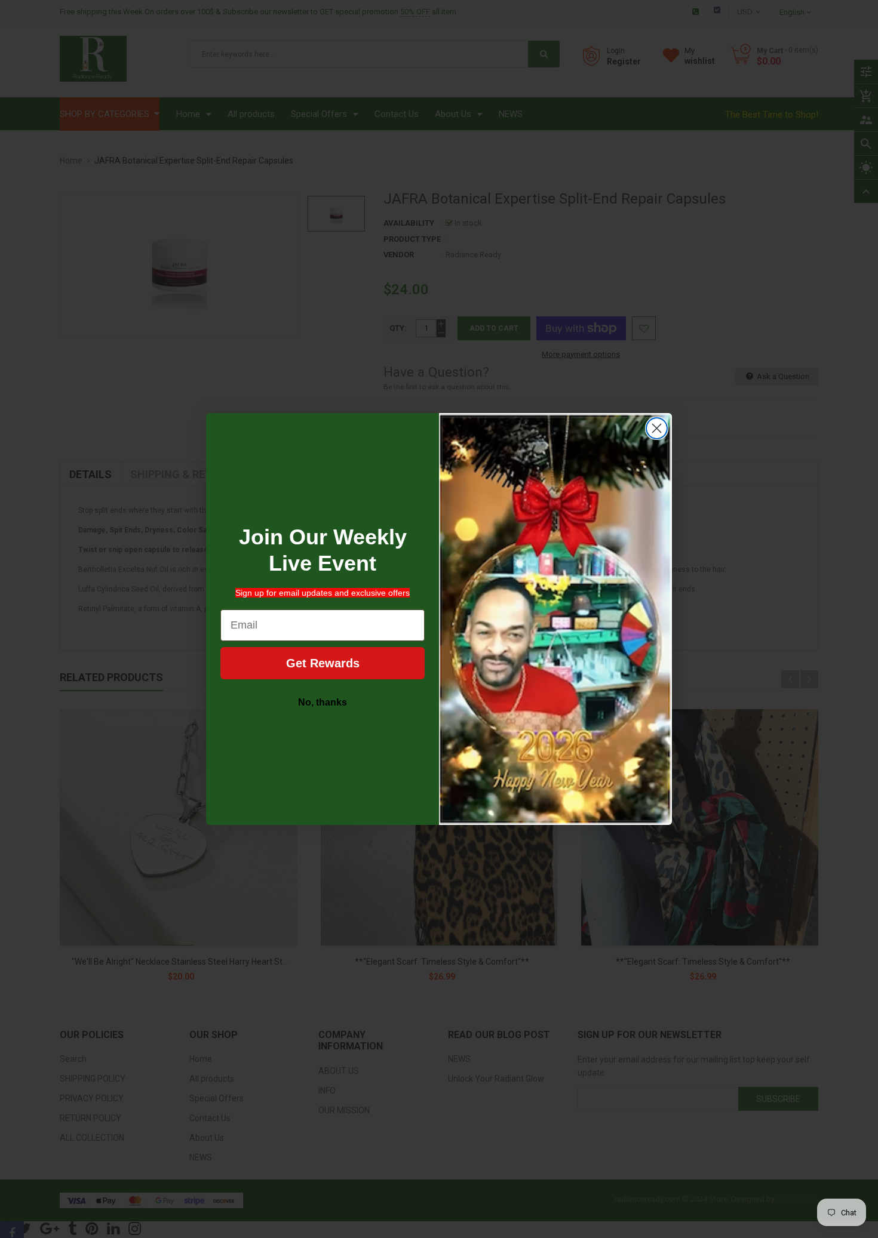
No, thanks (322, 702)
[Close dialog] (656, 428)
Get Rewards (323, 663)
